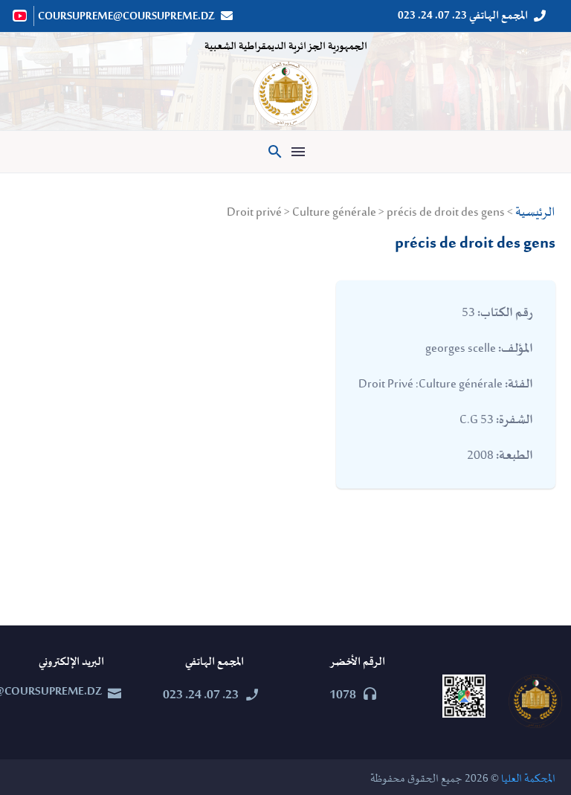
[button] (275, 152)
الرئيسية (535, 213)
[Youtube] (21, 16)
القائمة (298, 152)
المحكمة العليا (528, 779)
